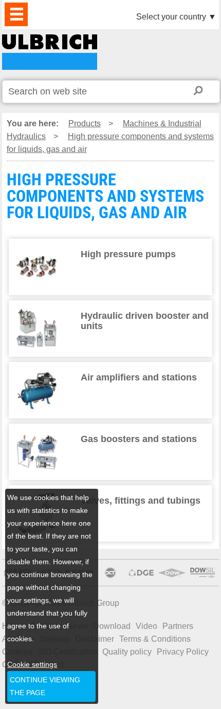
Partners (177, 626)
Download (112, 626)
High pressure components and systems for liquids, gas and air (110, 143)
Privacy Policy (183, 651)
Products (84, 123)
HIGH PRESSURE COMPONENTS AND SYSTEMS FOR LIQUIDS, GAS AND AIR (49, 52)
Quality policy (127, 651)
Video (146, 626)
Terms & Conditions (155, 639)
